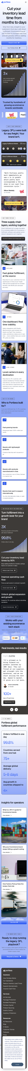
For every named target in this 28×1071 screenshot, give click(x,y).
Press (5, 1035)
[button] (11, 709)
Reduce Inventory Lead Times (12, 983)
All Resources (7, 1021)
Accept (17, 1064)
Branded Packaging (9, 1002)
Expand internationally (10, 986)
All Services (7, 997)
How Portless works (9, 978)
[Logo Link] (7, 971)
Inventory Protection (9, 1013)
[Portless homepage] (5, 2)
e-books (6, 1027)
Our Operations (8, 981)
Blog (4, 1024)
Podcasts (6, 1032)
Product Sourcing (8, 1008)
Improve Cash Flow (9, 988)
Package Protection (9, 1000)
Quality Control (8, 1010)
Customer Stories (8, 1029)
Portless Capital (8, 1005)
